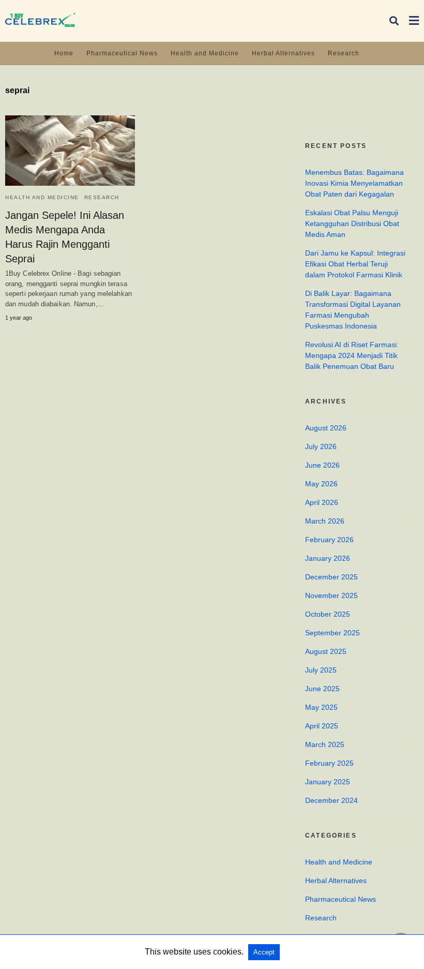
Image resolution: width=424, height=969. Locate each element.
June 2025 (322, 688)
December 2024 (331, 800)
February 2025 (329, 763)
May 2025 (321, 707)
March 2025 (324, 744)
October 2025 (327, 614)
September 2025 (332, 633)
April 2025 (321, 726)
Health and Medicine (205, 53)
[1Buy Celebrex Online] (40, 20)
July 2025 (321, 670)
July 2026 (321, 446)
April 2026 (321, 502)
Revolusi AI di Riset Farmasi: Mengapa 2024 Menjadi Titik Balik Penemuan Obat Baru (352, 355)
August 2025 (325, 651)
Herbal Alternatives (283, 53)
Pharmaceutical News (122, 53)
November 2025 (331, 595)
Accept (264, 952)
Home (63, 53)
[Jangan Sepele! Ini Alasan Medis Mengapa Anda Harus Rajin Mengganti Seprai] (70, 150)
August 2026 (325, 428)
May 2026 (321, 484)
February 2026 (329, 539)
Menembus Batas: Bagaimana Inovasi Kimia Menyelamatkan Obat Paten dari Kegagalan (354, 183)
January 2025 (327, 782)
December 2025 (331, 577)
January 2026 (327, 558)
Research (343, 53)
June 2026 (322, 465)
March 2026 (324, 521)
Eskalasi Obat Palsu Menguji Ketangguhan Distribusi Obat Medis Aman (352, 223)
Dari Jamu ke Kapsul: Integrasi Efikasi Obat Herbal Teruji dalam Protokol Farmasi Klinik (355, 264)
